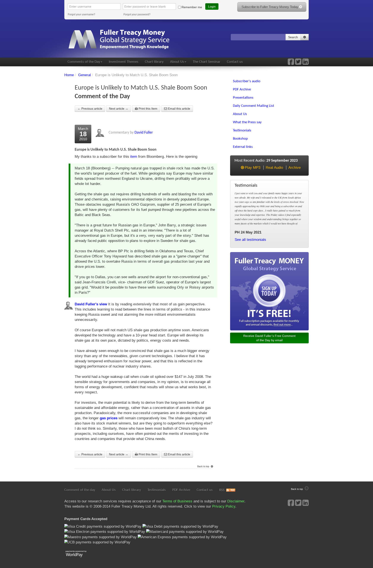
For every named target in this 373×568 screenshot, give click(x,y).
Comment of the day (79, 490)
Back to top (203, 466)
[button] (304, 37)
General (84, 75)
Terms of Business (177, 501)
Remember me (192, 7)
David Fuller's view (91, 304)
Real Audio (274, 168)
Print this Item (147, 108)
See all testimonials (250, 240)
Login (212, 6)
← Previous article (89, 108)
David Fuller (143, 133)
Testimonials (156, 490)
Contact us (235, 62)
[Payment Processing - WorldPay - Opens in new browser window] (79, 553)
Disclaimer (235, 501)
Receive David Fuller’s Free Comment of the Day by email (269, 338)
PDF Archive (181, 490)
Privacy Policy (223, 506)
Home (69, 75)
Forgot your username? (81, 14)
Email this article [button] (178, 108)
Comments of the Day (84, 62)
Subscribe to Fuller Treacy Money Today (270, 7)
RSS (221, 490)
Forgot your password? (136, 14)
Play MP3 (252, 168)
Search (293, 37)
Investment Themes (123, 62)
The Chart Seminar (206, 62)
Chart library (154, 62)
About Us (177, 62)
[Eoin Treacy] (305, 63)
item (133, 157)
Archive (294, 168)
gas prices (108, 418)
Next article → (118, 108)
